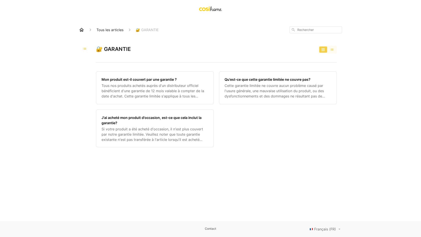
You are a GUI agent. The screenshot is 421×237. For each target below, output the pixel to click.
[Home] (81, 29)
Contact (210, 228)
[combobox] (315, 29)
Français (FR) (325, 229)
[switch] (327, 50)
